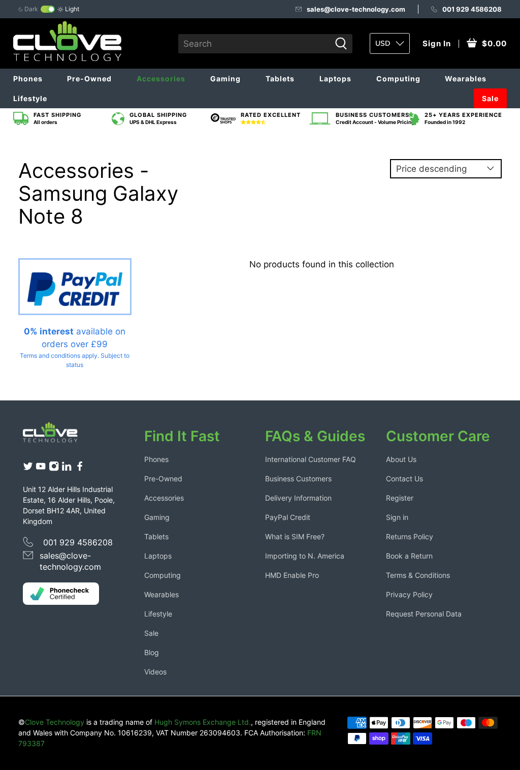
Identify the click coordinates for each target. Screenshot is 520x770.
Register (399, 498)
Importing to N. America (304, 555)
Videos (155, 671)
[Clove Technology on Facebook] (80, 468)
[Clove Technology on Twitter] (28, 468)
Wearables (465, 78)
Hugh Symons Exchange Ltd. (202, 722)
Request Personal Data (424, 613)
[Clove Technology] (56, 436)
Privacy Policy (409, 594)
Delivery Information (298, 498)
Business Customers (298, 478)
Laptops (335, 78)
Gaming (225, 78)
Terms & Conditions (418, 575)
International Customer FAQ (310, 459)
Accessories (161, 78)
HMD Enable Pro (292, 575)
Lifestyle (30, 98)
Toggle (48, 9)
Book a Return (409, 555)
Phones (28, 78)
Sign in (397, 517)
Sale (490, 98)
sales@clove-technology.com (356, 9)
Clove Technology (54, 722)
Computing (398, 78)
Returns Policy (409, 536)
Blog (151, 652)
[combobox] (254, 43)
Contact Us (404, 478)
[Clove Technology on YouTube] (41, 468)
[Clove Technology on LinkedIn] (66, 468)
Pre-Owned (89, 78)
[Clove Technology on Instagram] (54, 468)
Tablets (280, 78)
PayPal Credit (287, 517)
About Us (401, 459)
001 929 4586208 (472, 9)
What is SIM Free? (294, 536)
